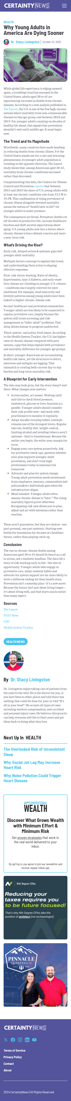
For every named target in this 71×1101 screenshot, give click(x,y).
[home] (27, 5)
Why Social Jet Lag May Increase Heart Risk (32, 765)
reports (39, 186)
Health (9, 22)
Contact (9, 1063)
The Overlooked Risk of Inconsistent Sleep (34, 751)
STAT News (11, 615)
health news (15, 641)
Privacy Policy (13, 1057)
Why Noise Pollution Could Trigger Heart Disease (32, 778)
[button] (63, 5)
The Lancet (11, 109)
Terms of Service (14, 1050)
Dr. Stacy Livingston (25, 42)
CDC (7, 621)
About (8, 1070)
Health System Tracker (18, 627)
